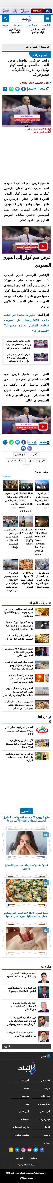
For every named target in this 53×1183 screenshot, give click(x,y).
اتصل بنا (19, 1158)
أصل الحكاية (23, 1111)
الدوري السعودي (37, 460)
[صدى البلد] (26, 18)
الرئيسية (46, 25)
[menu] (47, 18)
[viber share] (29, 448)
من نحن (33, 1158)
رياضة (26, 1088)
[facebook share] (23, 89)
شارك (31, 89)
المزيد (7, 1046)
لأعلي (44, 1056)
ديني (27, 1104)
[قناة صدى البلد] (48, 11)
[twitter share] (17, 89)
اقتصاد (47, 1127)
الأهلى (35, 454)
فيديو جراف (31, 47)
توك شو (25, 1096)
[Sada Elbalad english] (5, 11)
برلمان (47, 1135)
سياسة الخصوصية (26, 1164)
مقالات (47, 1143)
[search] (5, 18)
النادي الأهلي (21, 454)
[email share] (5, 89)
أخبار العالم (45, 1111)
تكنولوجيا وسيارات (21, 1127)
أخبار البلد (17, 25)
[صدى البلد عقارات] (15, 11)
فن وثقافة (45, 1096)
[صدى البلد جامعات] (24, 11)
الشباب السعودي (16, 460)
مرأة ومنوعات (44, 1104)
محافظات (25, 1119)
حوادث (47, 1088)
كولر (26, 466)
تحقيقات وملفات (22, 1135)
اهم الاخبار (32, 25)
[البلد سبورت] (37, 11)
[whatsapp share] (11, 89)
